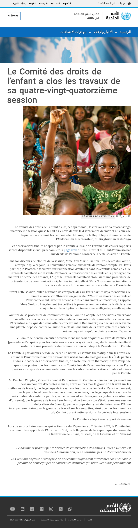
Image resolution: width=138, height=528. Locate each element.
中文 (23, 4)
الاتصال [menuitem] (89, 520)
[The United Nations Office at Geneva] (126, 16)
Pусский (55, 3)
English (32, 3)
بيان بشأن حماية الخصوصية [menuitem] (52, 520)
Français (43, 3)
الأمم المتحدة (112, 16)
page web (70, 250)
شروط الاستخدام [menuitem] (75, 520)
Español (67, 3)
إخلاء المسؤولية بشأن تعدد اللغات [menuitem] (23, 520)
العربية (16, 4)
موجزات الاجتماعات (73, 32)
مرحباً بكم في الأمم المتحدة (111, 3)
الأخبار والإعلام (103, 32)
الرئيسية (125, 32)
